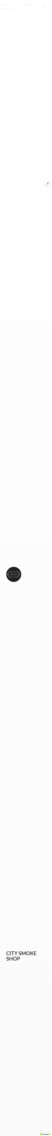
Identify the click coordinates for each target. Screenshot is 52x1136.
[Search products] (47, 183)
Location (27, 4)
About (15, 4)
